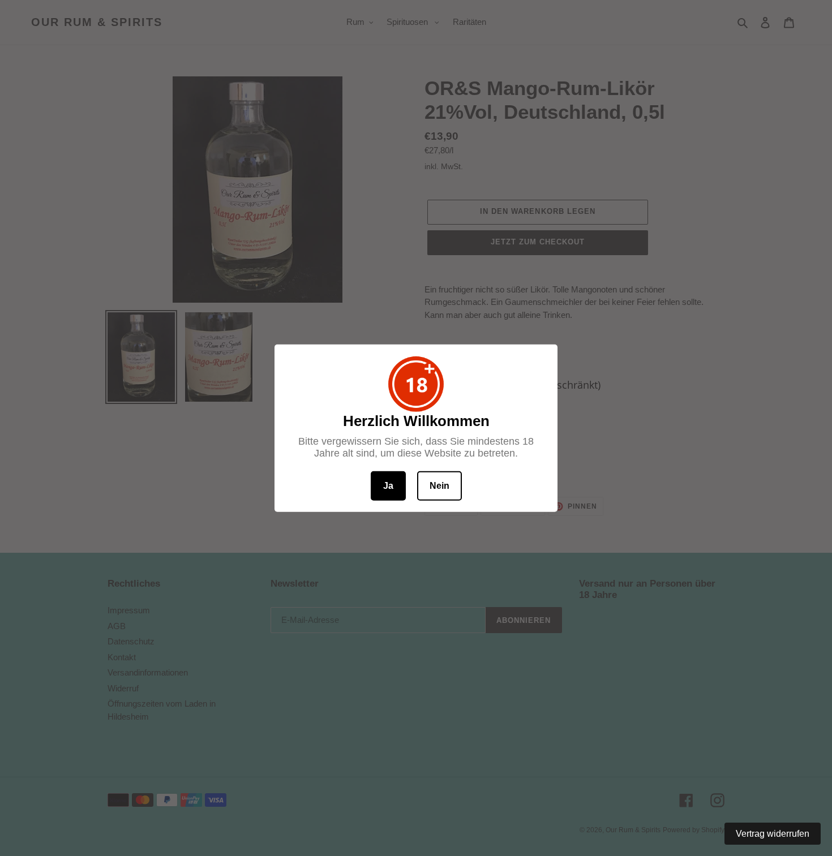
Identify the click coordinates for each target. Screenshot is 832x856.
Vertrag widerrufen (772, 833)
